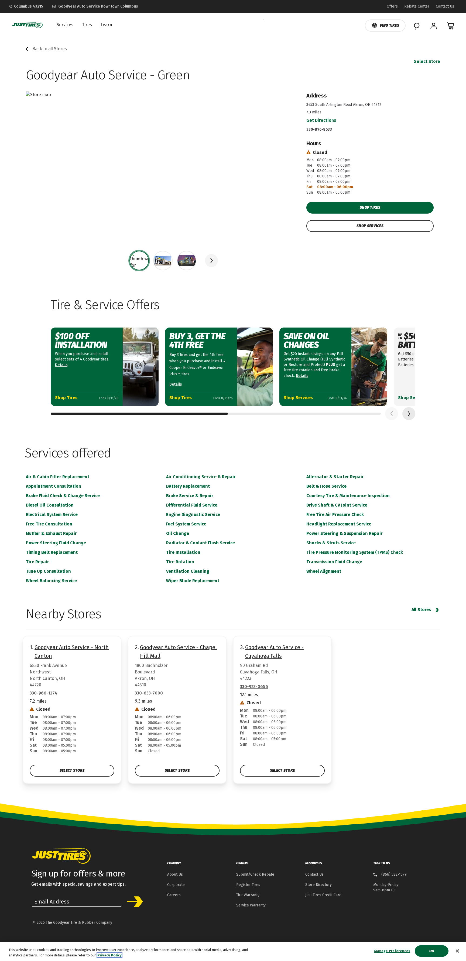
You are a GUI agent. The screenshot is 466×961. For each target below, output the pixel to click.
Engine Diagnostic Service (193, 514)
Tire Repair (37, 561)
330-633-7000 (149, 693)
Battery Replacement (188, 486)
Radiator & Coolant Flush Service (200, 542)
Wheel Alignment (323, 571)
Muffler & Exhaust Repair (51, 533)
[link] (95, 6)
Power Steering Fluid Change (56, 542)
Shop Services (370, 226)
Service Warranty (251, 905)
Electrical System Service (52, 514)
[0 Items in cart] (450, 25)
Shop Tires (370, 207)
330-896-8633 (319, 129)
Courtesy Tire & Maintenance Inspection (348, 495)
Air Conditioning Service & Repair (201, 476)
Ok (431, 951)
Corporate (176, 884)
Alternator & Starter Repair (335, 476)
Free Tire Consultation (49, 524)
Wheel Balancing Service (51, 580)
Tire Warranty (247, 895)
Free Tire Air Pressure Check (335, 514)
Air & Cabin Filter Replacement (57, 476)
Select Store (427, 61)
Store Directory (318, 884)
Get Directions (321, 120)
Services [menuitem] (65, 24)
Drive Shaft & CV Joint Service (336, 505)
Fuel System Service (186, 524)
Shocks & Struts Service (331, 542)
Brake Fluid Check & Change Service (63, 495)
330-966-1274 (43, 693)
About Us (175, 874)
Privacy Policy (109, 955)
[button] (211, 260)
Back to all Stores (49, 48)
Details (61, 365)
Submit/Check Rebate (255, 874)
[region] (233, 951)
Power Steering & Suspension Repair (344, 533)
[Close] (457, 951)
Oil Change (177, 533)
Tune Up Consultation (48, 571)
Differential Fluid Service (191, 505)
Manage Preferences (392, 951)
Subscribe (133, 901)
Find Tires (389, 25)
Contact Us (314, 874)
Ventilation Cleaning (187, 571)
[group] (139, 260)
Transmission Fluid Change (334, 561)
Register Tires (248, 884)
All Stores (422, 609)
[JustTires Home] (26, 25)
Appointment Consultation (53, 486)
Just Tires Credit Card (323, 895)
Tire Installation (183, 552)
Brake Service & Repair (189, 495)
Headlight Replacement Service (338, 524)
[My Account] (433, 25)
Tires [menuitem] (87, 24)
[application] (408, 413)
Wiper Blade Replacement (192, 580)
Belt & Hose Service (326, 486)
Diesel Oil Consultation (50, 505)
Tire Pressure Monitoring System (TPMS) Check (354, 552)
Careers (174, 895)
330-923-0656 (254, 686)
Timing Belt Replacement (52, 552)
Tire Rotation (180, 561)
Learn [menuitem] (106, 24)
